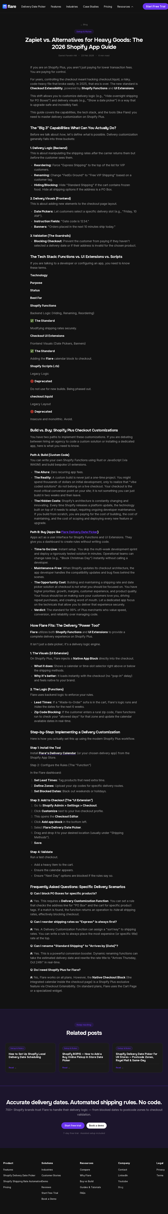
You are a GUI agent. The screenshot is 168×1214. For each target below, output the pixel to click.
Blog (120, 1187)
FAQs (82, 1193)
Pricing (108, 6)
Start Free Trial (50, 1193)
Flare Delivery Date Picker (79, 532)
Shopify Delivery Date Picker (19, 1175)
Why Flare (85, 1175)
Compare (85, 1169)
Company (124, 1163)
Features (56, 6)
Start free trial (73, 1125)
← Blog (84, 24)
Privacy (161, 1169)
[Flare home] (9, 6)
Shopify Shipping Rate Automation (22, 1181)
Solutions (47, 1163)
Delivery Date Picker (33, 6)
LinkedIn (123, 1175)
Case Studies (91, 6)
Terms (160, 1175)
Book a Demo (49, 1198)
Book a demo (96, 1125)
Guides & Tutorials (90, 1187)
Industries (72, 6)
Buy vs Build (87, 1181)
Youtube (123, 1181)
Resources (123, 6)
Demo (45, 1181)
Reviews (46, 1187)
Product (8, 1163)
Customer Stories (51, 1175)
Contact (122, 1169)
